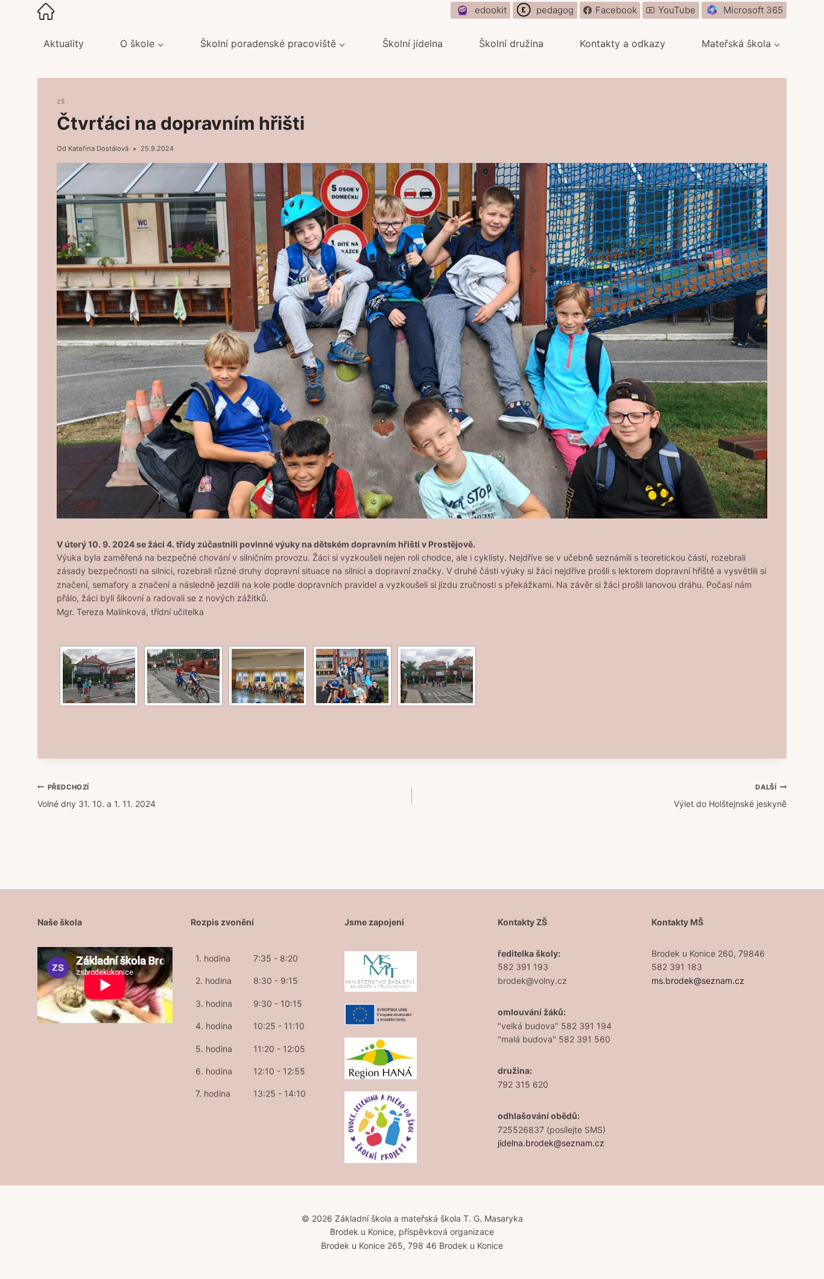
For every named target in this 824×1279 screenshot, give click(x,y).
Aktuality (63, 43)
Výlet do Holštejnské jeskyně (730, 796)
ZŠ (61, 101)
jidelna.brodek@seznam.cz (551, 1143)
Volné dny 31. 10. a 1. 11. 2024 (96, 796)
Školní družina (511, 43)
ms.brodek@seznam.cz (697, 980)
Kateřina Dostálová (98, 148)
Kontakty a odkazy (622, 43)
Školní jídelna (412, 43)
